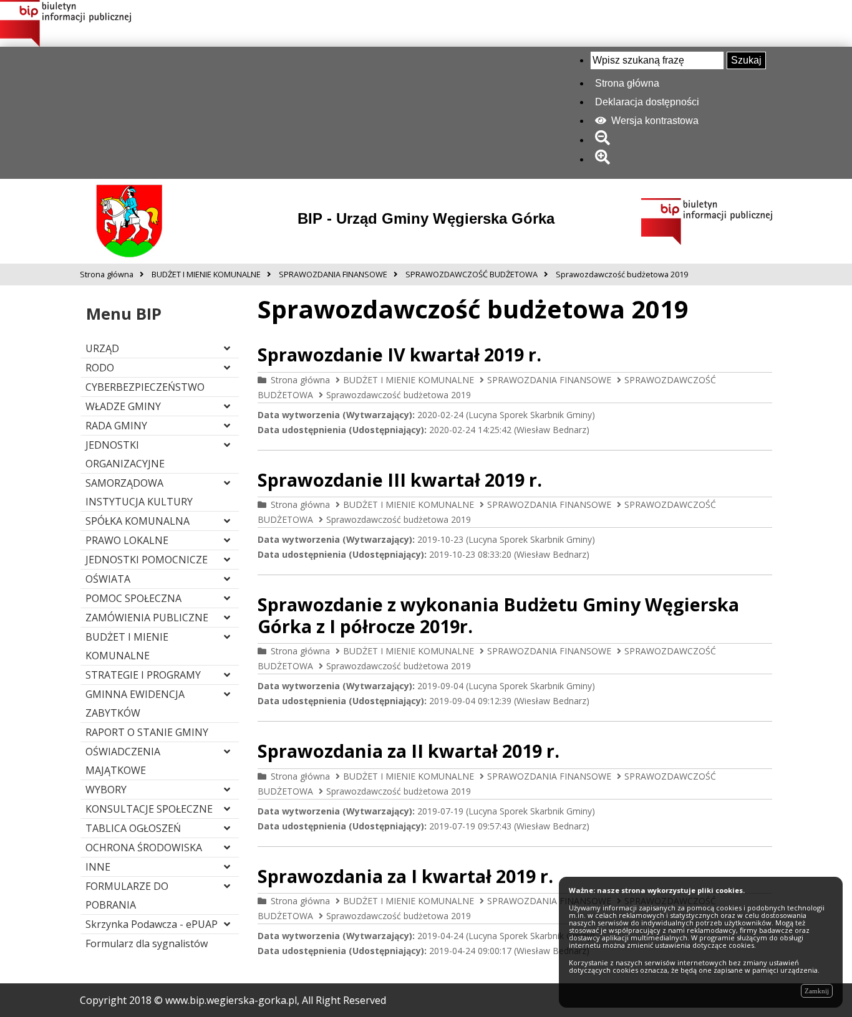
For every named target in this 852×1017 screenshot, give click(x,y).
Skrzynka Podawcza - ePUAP (151, 924)
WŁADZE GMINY (123, 406)
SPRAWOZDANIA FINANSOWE (549, 380)
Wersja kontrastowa (654, 120)
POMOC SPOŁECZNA (133, 598)
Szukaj (746, 60)
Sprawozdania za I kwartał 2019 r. (405, 876)
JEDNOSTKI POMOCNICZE (146, 559)
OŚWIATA (107, 579)
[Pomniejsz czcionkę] (604, 140)
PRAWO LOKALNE (126, 540)
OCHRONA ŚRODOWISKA (143, 847)
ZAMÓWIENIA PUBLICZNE (146, 617)
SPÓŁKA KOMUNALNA (137, 521)
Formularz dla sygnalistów (146, 943)
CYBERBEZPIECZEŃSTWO (145, 387)
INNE (97, 867)
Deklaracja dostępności (647, 102)
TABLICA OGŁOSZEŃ (133, 828)
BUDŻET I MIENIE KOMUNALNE (408, 380)
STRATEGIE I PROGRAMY (143, 675)
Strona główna (627, 83)
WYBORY (106, 789)
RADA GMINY (116, 425)
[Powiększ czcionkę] (604, 159)
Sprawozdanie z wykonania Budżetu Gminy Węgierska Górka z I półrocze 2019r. (498, 615)
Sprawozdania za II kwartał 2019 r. (408, 750)
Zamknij (817, 991)
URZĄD (102, 348)
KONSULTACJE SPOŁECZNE (149, 809)
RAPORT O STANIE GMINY (146, 732)
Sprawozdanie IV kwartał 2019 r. (399, 354)
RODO (99, 368)
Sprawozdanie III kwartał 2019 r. (400, 479)
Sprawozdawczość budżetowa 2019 (398, 395)
